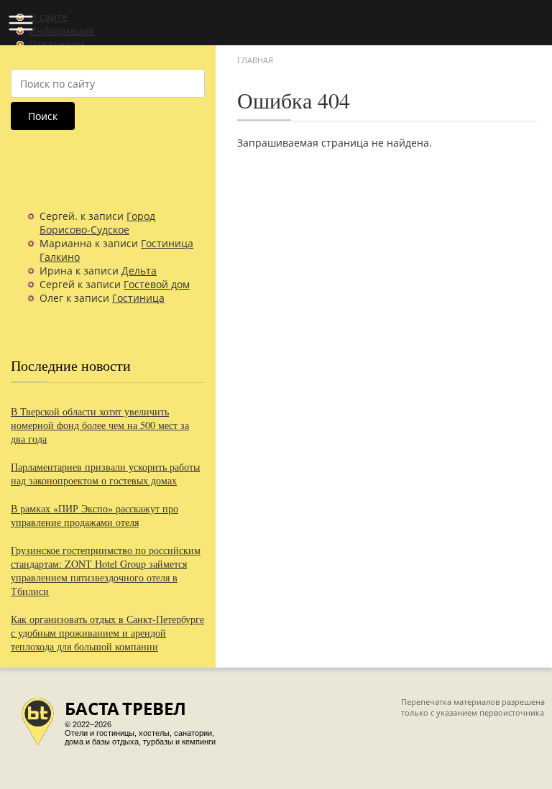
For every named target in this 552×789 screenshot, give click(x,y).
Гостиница (138, 298)
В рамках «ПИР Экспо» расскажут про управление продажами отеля (94, 515)
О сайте (48, 17)
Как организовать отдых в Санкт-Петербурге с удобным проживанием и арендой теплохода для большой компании (107, 632)
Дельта (139, 270)
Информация (61, 30)
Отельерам (56, 44)
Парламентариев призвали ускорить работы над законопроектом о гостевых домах (105, 473)
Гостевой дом (157, 284)
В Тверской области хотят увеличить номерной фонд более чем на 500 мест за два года (100, 425)
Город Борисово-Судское (97, 222)
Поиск (43, 116)
